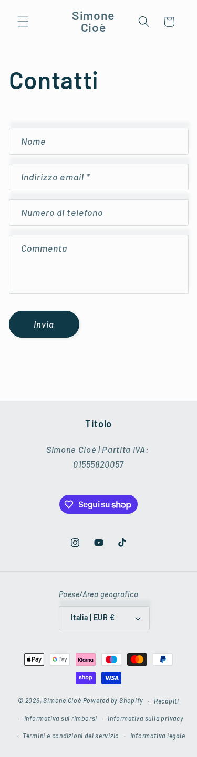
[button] (23, 21)
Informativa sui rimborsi (60, 718)
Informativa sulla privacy (145, 718)
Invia (44, 324)
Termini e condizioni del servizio (71, 735)
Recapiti (166, 701)
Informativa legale (157, 735)
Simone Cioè (62, 701)
